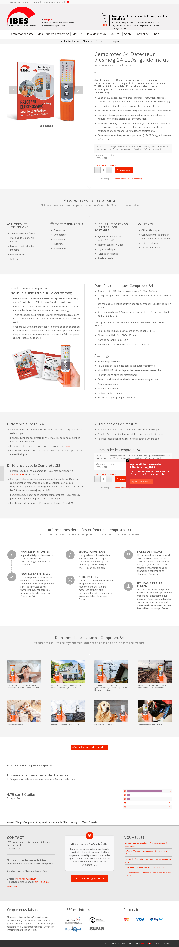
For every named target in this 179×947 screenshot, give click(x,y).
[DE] (143, 943)
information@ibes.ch (25, 878)
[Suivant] (78, 90)
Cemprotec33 (17, 474)
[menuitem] (14, 2)
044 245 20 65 (41, 881)
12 (170, 791)
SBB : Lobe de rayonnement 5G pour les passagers (144, 867)
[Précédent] (13, 90)
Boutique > (47, 19)
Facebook (12, 886)
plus (105, 25)
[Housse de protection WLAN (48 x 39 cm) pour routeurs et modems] (2, 473)
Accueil (10, 822)
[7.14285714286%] (128, 795)
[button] (127, 460)
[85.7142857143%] (144, 791)
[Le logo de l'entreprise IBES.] (21, 17)
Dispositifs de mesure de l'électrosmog (127, 179)
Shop (19, 822)
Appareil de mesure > (141, 481)
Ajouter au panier (124, 170)
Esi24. (67, 446)
